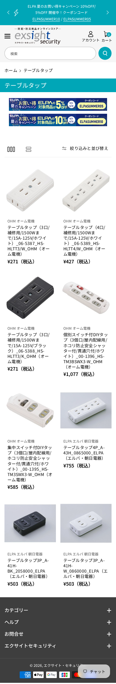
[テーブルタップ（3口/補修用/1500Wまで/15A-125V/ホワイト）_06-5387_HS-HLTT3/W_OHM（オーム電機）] (30, 190)
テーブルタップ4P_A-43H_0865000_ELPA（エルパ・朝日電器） (84, 453)
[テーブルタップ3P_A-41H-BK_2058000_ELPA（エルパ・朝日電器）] (30, 523)
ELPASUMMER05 (77, 18)
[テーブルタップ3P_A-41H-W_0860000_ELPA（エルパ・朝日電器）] (86, 523)
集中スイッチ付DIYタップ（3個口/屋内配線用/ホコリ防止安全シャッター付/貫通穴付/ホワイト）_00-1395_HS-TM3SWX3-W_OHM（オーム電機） (30, 463)
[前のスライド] (8, 12)
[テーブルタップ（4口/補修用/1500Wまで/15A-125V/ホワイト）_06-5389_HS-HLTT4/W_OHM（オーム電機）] (86, 190)
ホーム (10, 70)
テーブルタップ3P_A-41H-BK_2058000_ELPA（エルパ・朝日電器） (28, 568)
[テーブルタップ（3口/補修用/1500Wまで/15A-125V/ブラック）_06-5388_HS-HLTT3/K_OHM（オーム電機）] (30, 297)
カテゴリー (16, 609)
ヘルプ (11, 621)
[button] (8, 36)
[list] (28, 149)
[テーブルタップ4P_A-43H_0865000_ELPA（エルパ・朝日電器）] (86, 410)
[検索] (105, 53)
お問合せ (13, 633)
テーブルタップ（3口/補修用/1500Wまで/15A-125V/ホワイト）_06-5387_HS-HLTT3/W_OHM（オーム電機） (28, 241)
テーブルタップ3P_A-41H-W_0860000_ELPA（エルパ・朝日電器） (85, 568)
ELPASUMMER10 (46, 18)
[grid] (11, 149)
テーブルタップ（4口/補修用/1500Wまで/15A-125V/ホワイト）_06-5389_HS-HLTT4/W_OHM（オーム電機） (84, 241)
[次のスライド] (108, 12)
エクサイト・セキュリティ (65, 665)
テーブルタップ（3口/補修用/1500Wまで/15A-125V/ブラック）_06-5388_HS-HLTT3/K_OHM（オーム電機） (28, 348)
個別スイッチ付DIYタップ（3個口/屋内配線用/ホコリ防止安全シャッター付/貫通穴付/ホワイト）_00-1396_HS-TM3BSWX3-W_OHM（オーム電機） (85, 350)
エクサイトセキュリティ (30, 645)
